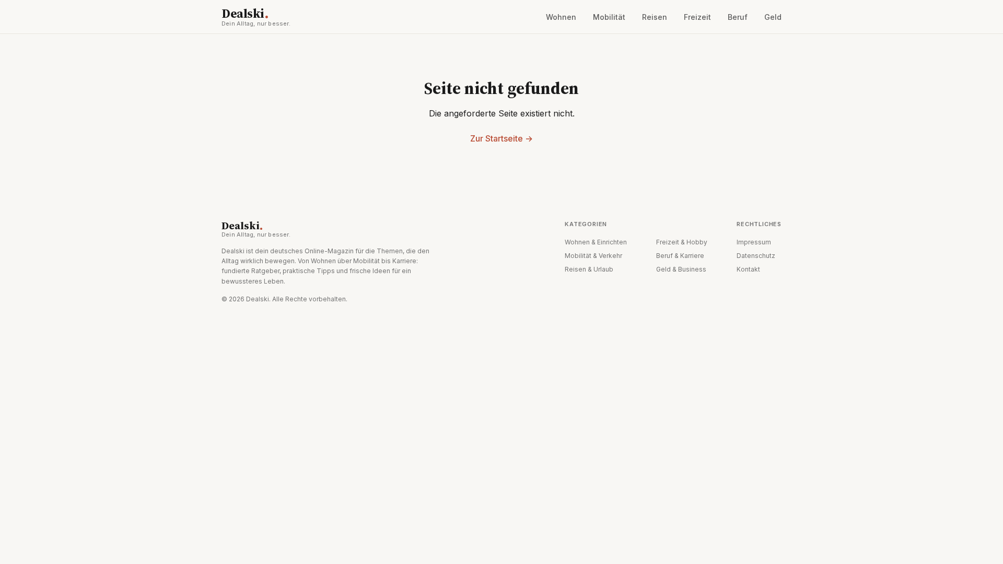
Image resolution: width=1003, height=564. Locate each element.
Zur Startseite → (501, 138)
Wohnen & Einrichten (596, 242)
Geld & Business (681, 269)
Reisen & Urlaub (589, 269)
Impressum (754, 242)
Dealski (255, 17)
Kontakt (748, 269)
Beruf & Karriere (680, 256)
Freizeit (697, 17)
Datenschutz (756, 256)
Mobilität (609, 17)
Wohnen (561, 17)
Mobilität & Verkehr (593, 256)
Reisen (654, 17)
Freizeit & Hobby (681, 242)
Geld (773, 17)
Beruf (738, 17)
